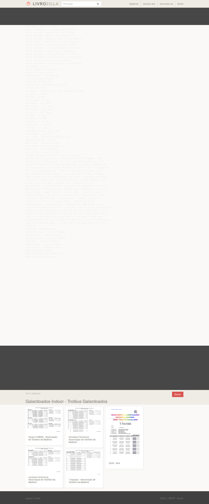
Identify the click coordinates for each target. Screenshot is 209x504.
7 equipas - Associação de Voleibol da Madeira (82, 481)
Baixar (177, 394)
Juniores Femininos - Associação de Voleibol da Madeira (41, 479)
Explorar (133, 3)
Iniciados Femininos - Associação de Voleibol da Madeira (82, 439)
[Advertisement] (104, 16)
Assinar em (149, 3)
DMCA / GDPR (168, 498)
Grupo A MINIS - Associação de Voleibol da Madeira (42, 438)
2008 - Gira (114, 463)
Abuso (180, 498)
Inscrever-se (166, 3)
